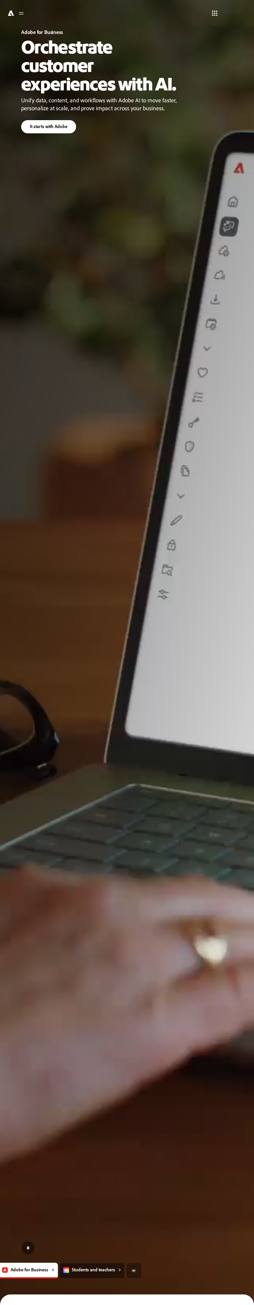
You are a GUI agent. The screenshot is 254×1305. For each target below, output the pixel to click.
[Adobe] (10, 13)
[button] (214, 13)
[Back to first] (96, 1271)
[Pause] (28, 1248)
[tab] (54, 1271)
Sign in (234, 13)
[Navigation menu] (21, 13)
